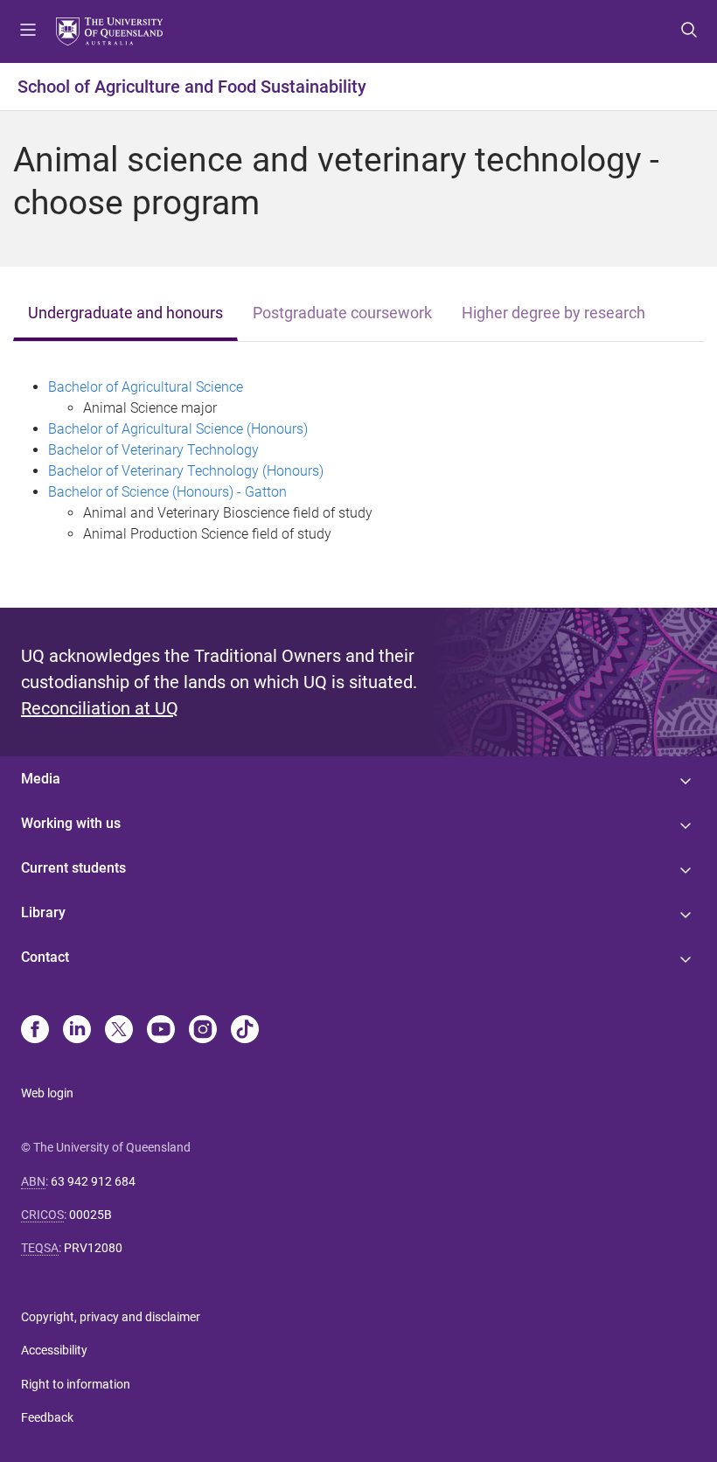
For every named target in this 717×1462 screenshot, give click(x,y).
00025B (90, 1215)
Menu (28, 31)
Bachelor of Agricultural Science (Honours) (178, 429)
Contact (45, 957)
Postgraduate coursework (342, 313)
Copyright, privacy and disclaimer (110, 1317)
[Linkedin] (77, 1031)
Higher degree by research (553, 313)
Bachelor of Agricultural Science (145, 387)
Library (43, 912)
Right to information (75, 1384)
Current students (73, 868)
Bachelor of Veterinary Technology (153, 450)
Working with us (71, 823)
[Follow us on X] (119, 1031)
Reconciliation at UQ (99, 708)
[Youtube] (161, 1031)
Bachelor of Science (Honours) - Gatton (167, 492)
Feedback (47, 1417)
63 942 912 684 (93, 1181)
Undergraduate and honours (125, 313)
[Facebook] (35, 1031)
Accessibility (54, 1350)
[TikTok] (245, 1031)
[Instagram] (203, 1031)
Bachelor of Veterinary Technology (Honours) (186, 471)
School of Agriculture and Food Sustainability (191, 86)
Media (40, 778)
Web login (47, 1093)
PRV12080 (93, 1248)
